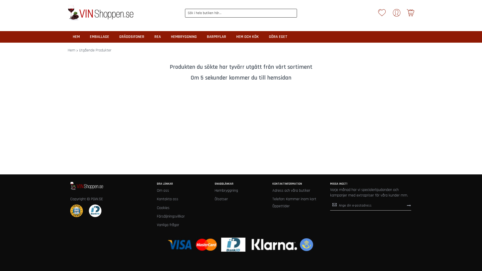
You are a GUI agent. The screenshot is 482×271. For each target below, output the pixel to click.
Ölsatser (221, 199)
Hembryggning (226, 190)
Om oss (163, 190)
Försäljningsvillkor (171, 216)
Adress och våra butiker (291, 190)
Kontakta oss (167, 199)
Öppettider (281, 206)
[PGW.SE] (101, 13)
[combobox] (241, 13)
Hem (71, 50)
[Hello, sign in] (396, 14)
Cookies (163, 208)
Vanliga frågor (168, 225)
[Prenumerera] (409, 205)
